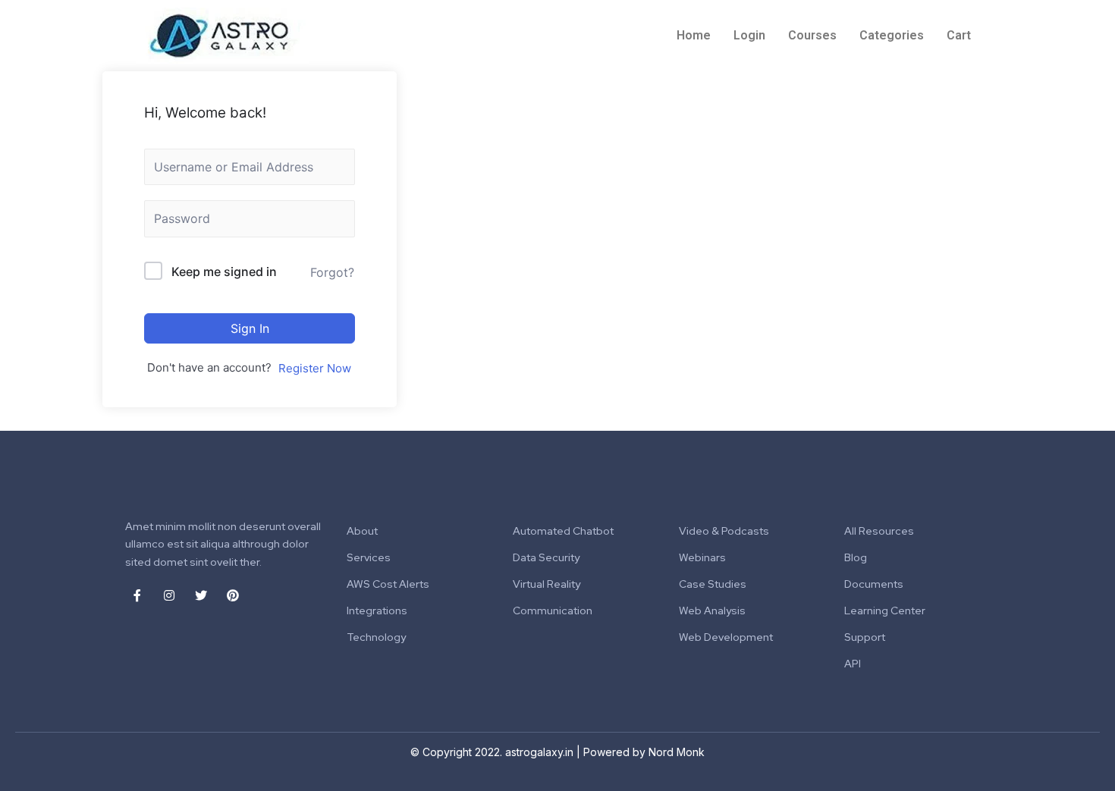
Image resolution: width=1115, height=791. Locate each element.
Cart (959, 35)
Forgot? (332, 272)
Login (749, 35)
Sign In (250, 328)
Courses (812, 35)
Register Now (314, 368)
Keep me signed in (224, 271)
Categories (891, 35)
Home (694, 35)
